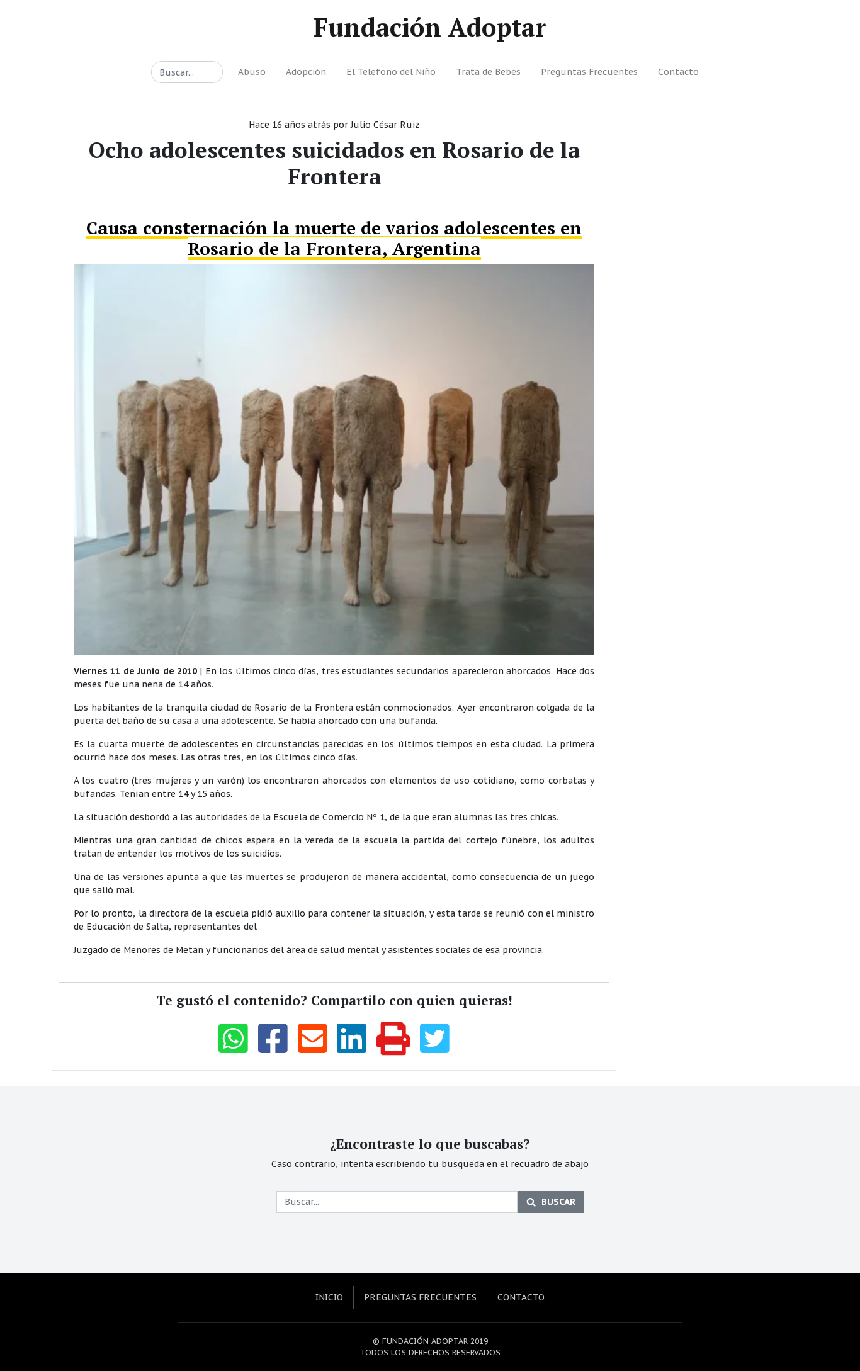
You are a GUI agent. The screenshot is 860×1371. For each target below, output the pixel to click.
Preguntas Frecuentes (589, 71)
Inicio (329, 1297)
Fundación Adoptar (430, 26)
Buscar (558, 1201)
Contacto (678, 71)
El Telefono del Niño (391, 71)
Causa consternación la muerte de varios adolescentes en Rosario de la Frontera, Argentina (334, 238)
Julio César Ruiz (385, 124)
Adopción (306, 71)
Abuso (252, 71)
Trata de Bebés (488, 71)
